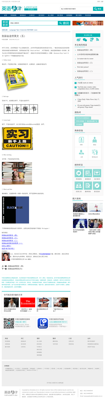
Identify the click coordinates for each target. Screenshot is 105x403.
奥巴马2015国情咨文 (83, 118)
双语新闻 (13, 15)
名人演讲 (51, 15)
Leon (35, 30)
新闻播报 (69, 15)
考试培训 (88, 15)
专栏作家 (55, 344)
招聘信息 (60, 383)
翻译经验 (88, 191)
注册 (102, 1)
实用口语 (79, 191)
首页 (5, 15)
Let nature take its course (85, 58)
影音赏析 (97, 191)
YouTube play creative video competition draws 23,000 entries (88, 88)
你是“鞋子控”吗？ (8, 248)
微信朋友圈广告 (92, 121)
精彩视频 (39, 355)
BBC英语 (60, 15)
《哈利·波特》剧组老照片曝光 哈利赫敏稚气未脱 (94, 231)
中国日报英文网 (6, 1)
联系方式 (55, 383)
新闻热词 (23, 15)
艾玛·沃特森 (80, 121)
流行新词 (41, 15)
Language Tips (14, 30)
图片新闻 (79, 15)
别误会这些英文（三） (10, 238)
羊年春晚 (79, 124)
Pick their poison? (83, 67)
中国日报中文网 (15, 1)
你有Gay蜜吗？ (6, 246)
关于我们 (49, 383)
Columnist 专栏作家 (26, 30)
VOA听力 (39, 347)
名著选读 (7, 344)
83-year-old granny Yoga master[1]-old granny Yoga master (89, 106)
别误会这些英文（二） (10, 240)
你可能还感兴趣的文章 (13, 295)
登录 (98, 1)
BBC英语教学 (91, 341)
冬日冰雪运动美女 (94, 214)
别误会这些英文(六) (15, 269)
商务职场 (79, 130)
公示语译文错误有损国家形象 (88, 54)
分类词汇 (32, 15)
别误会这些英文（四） (10, 235)
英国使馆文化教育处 (93, 344)
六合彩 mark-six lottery (85, 83)
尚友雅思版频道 (45, 254)
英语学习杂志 (91, 347)
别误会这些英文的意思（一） (12, 243)
